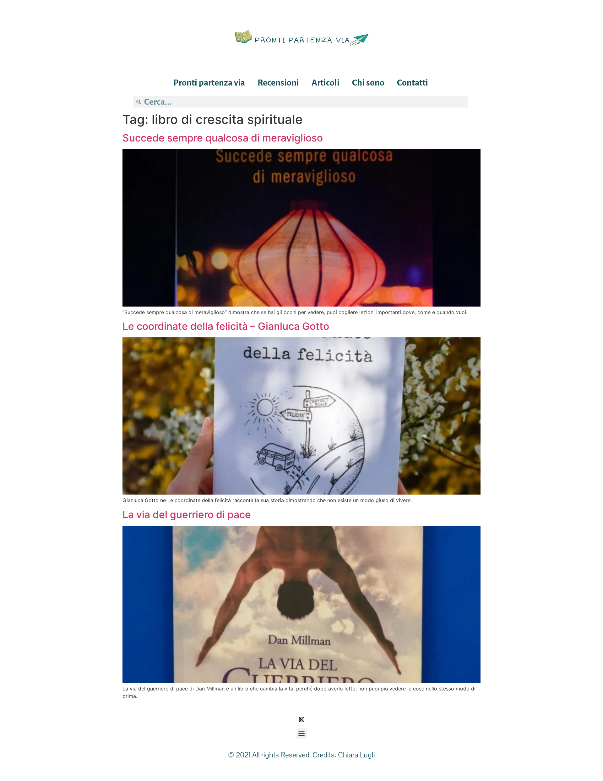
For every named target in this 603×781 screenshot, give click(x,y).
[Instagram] (301, 719)
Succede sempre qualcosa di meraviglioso (222, 138)
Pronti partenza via (209, 82)
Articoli (326, 82)
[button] (301, 733)
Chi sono (368, 82)
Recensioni (278, 82)
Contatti (412, 82)
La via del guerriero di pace (186, 514)
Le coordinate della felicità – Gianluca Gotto (225, 326)
